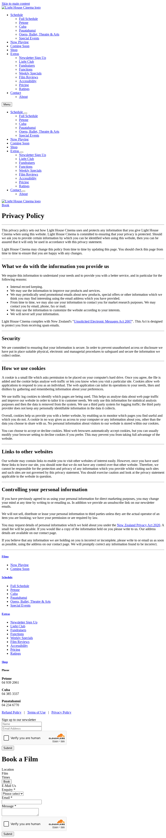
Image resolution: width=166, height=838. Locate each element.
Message (9, 806)
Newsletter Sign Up (32, 58)
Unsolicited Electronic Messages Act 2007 (103, 321)
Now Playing (19, 42)
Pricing (24, 85)
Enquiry (8, 789)
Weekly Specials (30, 73)
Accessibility (28, 81)
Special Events (29, 38)
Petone (23, 22)
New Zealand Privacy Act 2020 (138, 525)
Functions (25, 69)
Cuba (22, 26)
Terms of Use (36, 712)
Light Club (26, 61)
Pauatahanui (27, 30)
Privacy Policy (61, 712)
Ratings (24, 89)
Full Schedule (28, 19)
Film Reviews (28, 77)
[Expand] (25, 113)
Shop (14, 50)
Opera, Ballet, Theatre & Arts (39, 34)
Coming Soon (19, 46)
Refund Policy (11, 712)
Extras (6, 613)
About (23, 96)
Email (7, 797)
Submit (7, 834)
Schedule (7, 577)
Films (5, 556)
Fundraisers (27, 65)
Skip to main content (16, 3)
